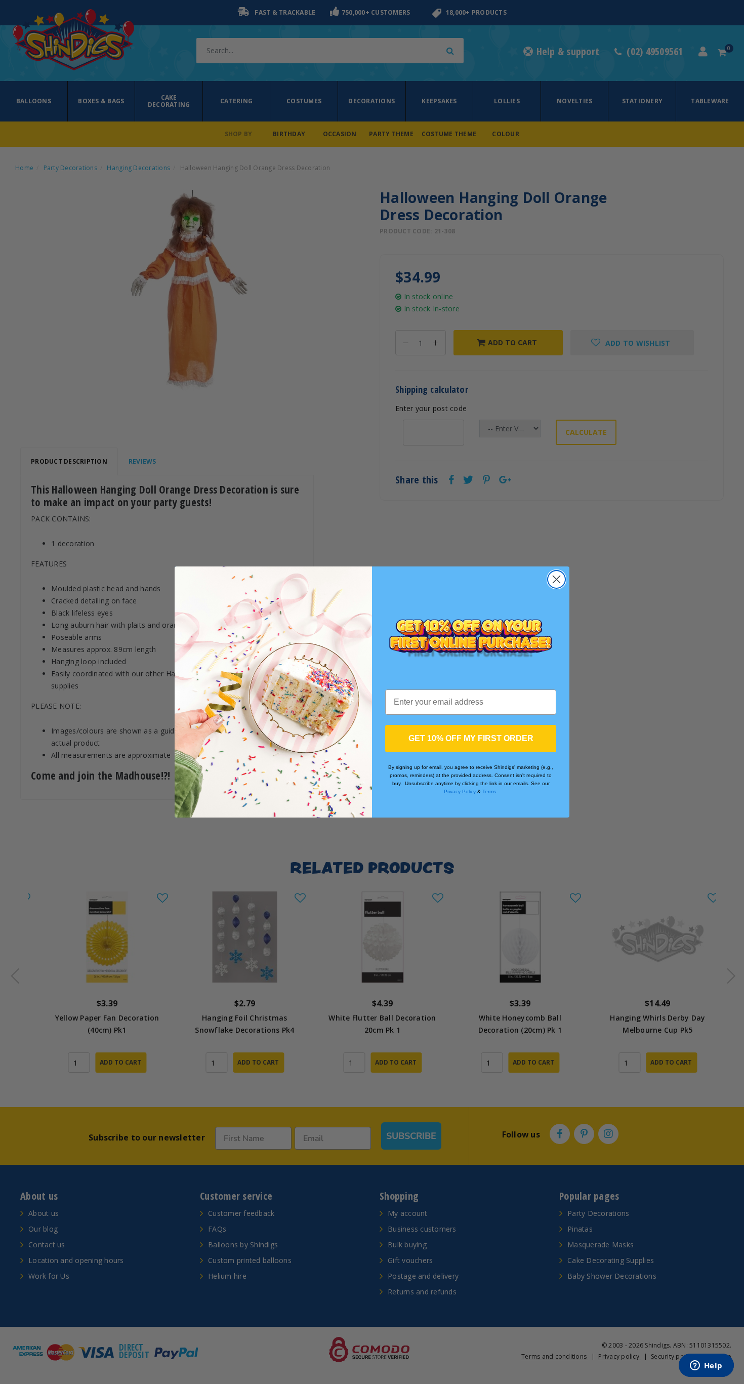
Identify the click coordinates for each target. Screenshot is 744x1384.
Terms (489, 791)
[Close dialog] (556, 579)
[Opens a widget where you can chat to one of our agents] (706, 1366)
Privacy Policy (460, 791)
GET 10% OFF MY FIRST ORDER (470, 738)
